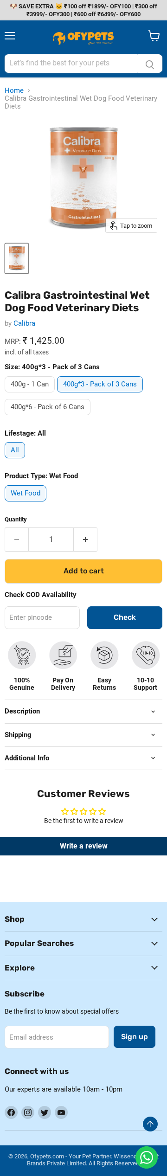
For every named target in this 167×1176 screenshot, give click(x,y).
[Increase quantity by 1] (85, 539)
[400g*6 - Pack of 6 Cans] (49, 417)
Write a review (84, 846)
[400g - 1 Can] (31, 395)
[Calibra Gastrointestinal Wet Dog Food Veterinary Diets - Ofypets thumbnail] (16, 258)
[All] (16, 460)
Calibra (24, 323)
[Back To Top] (150, 1124)
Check (125, 617)
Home (14, 91)
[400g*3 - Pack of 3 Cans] (101, 395)
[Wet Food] (27, 504)
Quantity (16, 519)
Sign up (134, 1036)
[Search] (149, 63)
